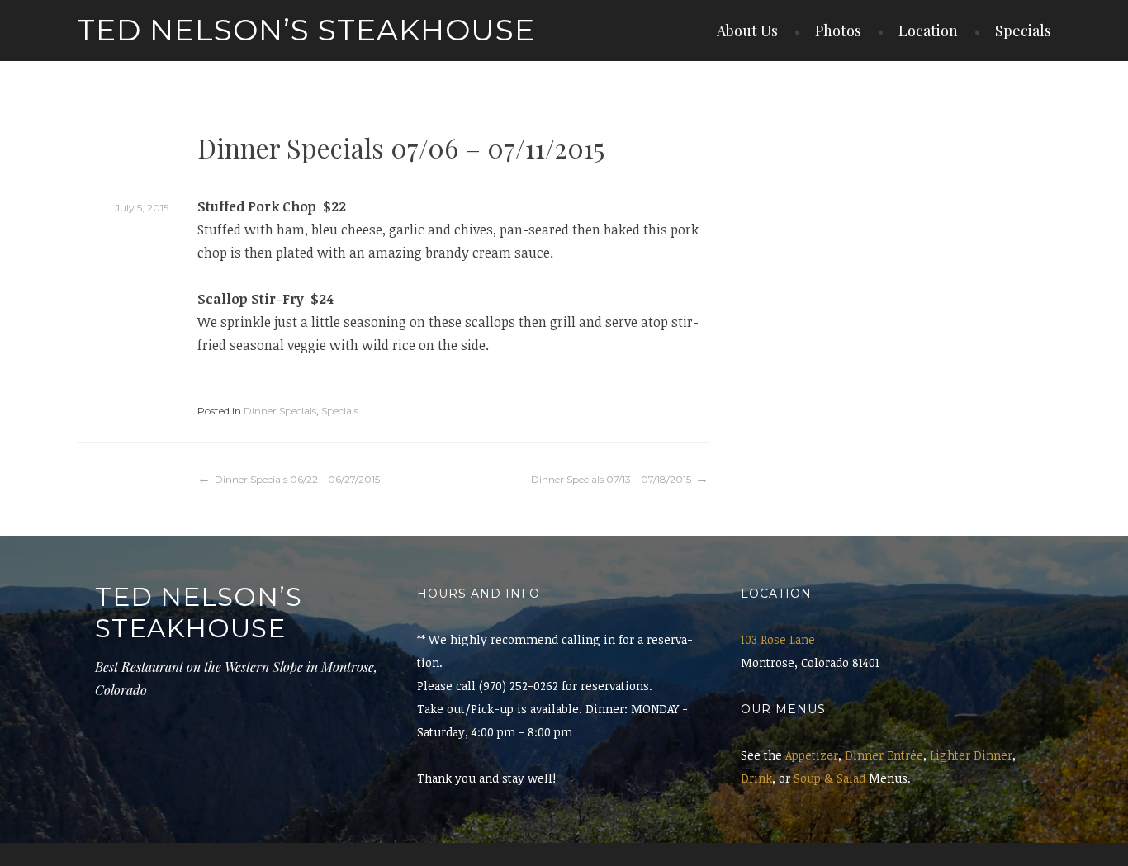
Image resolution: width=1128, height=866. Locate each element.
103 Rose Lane (778, 639)
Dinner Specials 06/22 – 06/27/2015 (297, 479)
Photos (838, 30)
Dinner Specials (280, 411)
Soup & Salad (829, 778)
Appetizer (811, 755)
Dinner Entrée (884, 755)
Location (928, 30)
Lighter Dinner (971, 755)
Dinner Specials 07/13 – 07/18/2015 (611, 479)
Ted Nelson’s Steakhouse (306, 30)
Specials (1023, 30)
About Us (747, 30)
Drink (756, 778)
